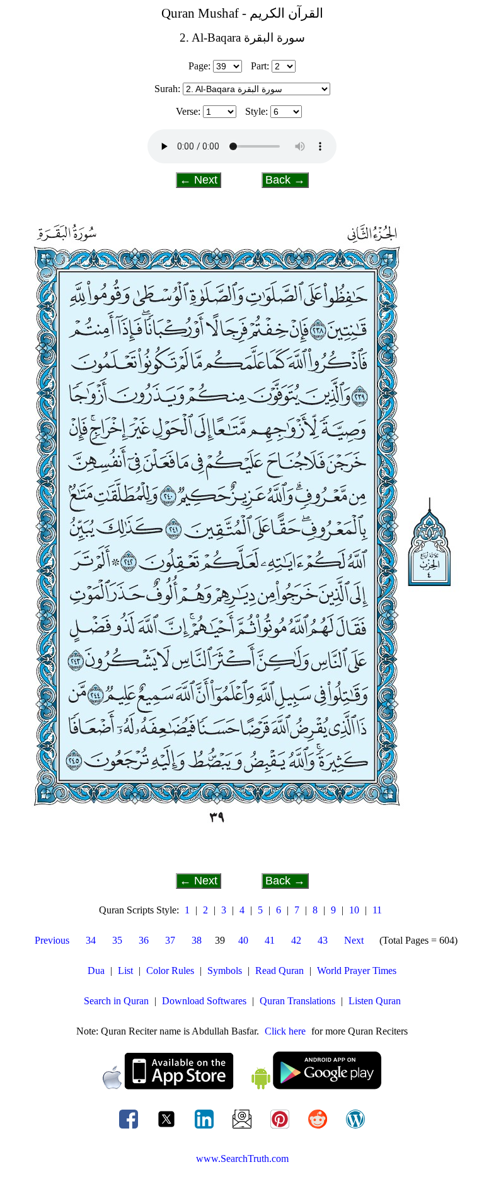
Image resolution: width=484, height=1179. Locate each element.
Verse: (188, 111)
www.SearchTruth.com (242, 1158)
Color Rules (170, 970)
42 (296, 940)
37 (170, 940)
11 (377, 910)
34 (91, 940)
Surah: (167, 88)
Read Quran (279, 970)
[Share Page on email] (243, 1128)
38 (197, 940)
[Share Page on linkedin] (205, 1128)
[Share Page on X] (168, 1128)
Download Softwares (204, 1000)
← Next (198, 179)
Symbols (224, 970)
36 (144, 940)
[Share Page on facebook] (130, 1128)
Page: (199, 66)
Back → (285, 179)
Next (354, 940)
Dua (96, 970)
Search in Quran (116, 1000)
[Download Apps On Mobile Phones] (242, 1086)
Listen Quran (375, 1000)
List (125, 970)
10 (354, 910)
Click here (285, 1031)
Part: (260, 66)
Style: (256, 111)
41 (270, 940)
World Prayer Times (356, 970)
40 (243, 940)
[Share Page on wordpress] (355, 1128)
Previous (52, 940)
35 (117, 940)
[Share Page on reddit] (319, 1128)
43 (323, 940)
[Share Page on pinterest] (281, 1128)
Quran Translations (297, 1000)
